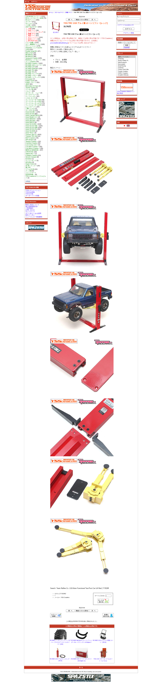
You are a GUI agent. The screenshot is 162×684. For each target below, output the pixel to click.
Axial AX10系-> (31, 112)
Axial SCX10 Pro (31, 129)
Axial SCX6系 (30, 131)
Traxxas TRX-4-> (31, 134)
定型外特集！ (30, 174)
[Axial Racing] (126, 66)
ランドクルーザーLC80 (34, 105)
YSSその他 (29, 194)
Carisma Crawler (31, 143)
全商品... (28, 181)
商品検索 (120, 39)
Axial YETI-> (30, 133)
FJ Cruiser (29, 79)
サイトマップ (30, 212)
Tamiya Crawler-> (32, 141)
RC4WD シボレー (32, 75)
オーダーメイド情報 (32, 196)
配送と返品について (32, 205)
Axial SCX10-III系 (31, 127)
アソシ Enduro (31, 61)
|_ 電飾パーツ (31, 35)
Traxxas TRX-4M (31, 136)
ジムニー (29, 91)
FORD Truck (30, 81)
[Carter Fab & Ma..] (126, 69)
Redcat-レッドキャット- (34, 60)
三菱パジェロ (30, 108)
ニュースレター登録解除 (34, 217)
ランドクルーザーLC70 (34, 103)
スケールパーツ (59, 12)
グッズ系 (29, 171)
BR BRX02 (29, 56)
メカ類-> (29, 25)
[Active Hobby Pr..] (126, 60)
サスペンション (31, 46)
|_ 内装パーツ (31, 30)
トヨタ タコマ (30, 98)
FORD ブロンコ (31, 82)
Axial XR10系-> (31, 121)
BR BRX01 (29, 55)
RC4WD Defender (32, 68)
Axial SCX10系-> (31, 124)
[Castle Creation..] (126, 71)
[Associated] (126, 64)
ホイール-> (29, 23)
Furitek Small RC (31, 51)
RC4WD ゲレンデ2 (32, 74)
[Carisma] (126, 68)
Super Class (30, 164)
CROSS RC (30, 152)
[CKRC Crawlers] (126, 73)
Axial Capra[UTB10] (32, 115)
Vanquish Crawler (32, 58)
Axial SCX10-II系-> (32, 126)
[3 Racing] (126, 59)
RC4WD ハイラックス (33, 77)
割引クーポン (30, 215)
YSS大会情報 (30, 192)
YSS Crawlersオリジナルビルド (36, 177)
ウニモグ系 (29, 89)
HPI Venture (30, 140)
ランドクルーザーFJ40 (33, 100)
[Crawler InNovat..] (126, 75)
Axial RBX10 (30, 122)
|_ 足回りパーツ (31, 39)
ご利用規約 (29, 208)
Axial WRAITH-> (31, 119)
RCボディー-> (30, 20)
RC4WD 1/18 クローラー (34, 65)
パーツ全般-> (30, 42)
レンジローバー (31, 107)
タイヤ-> (29, 22)
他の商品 (120, 93)
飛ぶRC (28, 167)
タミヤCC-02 (30, 110)
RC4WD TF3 (30, 72)
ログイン (34, 1)
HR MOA (29, 162)
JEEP (27, 84)
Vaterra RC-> (30, 153)
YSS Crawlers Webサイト (126, 91)
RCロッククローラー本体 (34, 18)
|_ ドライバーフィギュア (34, 32)
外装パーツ (68, 12)
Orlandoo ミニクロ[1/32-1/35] (34, 48)
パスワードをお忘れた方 (125, 25)
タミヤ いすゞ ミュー (33, 93)
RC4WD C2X (30, 67)
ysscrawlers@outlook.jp (59, 43)
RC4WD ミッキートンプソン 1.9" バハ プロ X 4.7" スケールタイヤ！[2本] (60, 642)
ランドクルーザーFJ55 (33, 101)
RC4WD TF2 (30, 70)
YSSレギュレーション (33, 190)
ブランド (120, 53)
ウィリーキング (31, 160)
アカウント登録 (128, 33)
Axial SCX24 (30, 114)
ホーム (27, 1)
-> (32, 27)
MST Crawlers (30, 138)
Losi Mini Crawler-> (32, 147)
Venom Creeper (31, 157)
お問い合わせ (30, 210)
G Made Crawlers (32, 155)
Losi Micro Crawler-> (33, 148)
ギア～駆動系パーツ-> (33, 44)
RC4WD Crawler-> (32, 63)
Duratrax (29, 159)
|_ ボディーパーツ (32, 37)
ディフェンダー (31, 96)
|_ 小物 (28, 29)
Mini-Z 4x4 (29, 53)
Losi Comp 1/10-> (32, 145)
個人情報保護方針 (32, 206)
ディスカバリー (31, 94)
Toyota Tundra (30, 87)
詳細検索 (127, 47)
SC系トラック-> (31, 166)
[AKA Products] (126, 62)
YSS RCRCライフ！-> (33, 16)
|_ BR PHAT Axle (32, 41)
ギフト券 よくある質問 (33, 213)
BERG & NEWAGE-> (33, 150)
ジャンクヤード (31, 173)
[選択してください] (126, 57)
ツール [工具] (30, 169)
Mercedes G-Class (32, 86)
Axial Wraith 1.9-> (32, 117)
